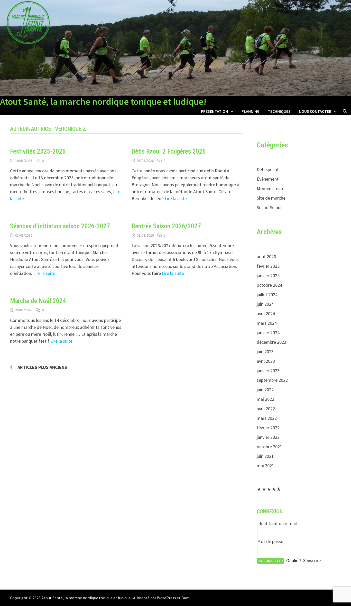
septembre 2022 (272, 380)
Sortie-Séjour (269, 207)
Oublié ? (293, 560)
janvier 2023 (268, 371)
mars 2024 (267, 323)
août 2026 (266, 256)
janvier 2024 (268, 332)
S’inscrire (312, 560)
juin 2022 (265, 390)
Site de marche (271, 198)
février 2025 (268, 266)
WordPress (166, 597)
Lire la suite (176, 198)
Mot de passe (270, 541)
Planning (251, 111)
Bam (185, 597)
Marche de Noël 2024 (38, 301)
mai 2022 (265, 399)
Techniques (279, 111)
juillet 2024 (267, 294)
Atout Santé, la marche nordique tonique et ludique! (103, 101)
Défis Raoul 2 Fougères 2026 (169, 151)
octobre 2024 (269, 285)
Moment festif (271, 188)
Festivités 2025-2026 (38, 151)
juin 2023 (265, 352)
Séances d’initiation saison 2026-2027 (60, 226)
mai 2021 (265, 466)
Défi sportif (268, 169)
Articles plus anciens (42, 367)
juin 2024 (265, 304)
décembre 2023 (271, 342)
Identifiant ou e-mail (277, 523)
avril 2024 (266, 313)
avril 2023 (266, 361)
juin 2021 (265, 456)
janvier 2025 (268, 275)
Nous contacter (315, 111)
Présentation (214, 111)
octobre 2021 (269, 447)
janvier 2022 (268, 437)
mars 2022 (267, 418)
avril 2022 (266, 409)
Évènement (268, 179)
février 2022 (268, 428)
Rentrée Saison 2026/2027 (166, 226)
